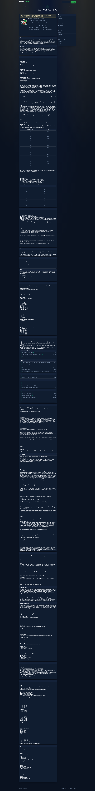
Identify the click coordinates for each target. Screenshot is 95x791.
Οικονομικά (60, 36)
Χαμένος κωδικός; (69, 788)
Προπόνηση (60, 21)
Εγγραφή (74, 788)
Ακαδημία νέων (60, 25)
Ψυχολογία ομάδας (61, 23)
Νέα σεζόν (59, 43)
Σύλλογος (59, 16)
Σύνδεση (73, 2)
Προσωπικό (60, 30)
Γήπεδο (59, 27)
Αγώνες (59, 32)
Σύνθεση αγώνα (60, 34)
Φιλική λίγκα (60, 41)
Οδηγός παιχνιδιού (63, 788)
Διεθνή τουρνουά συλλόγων (62, 39)
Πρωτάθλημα (60, 18)
